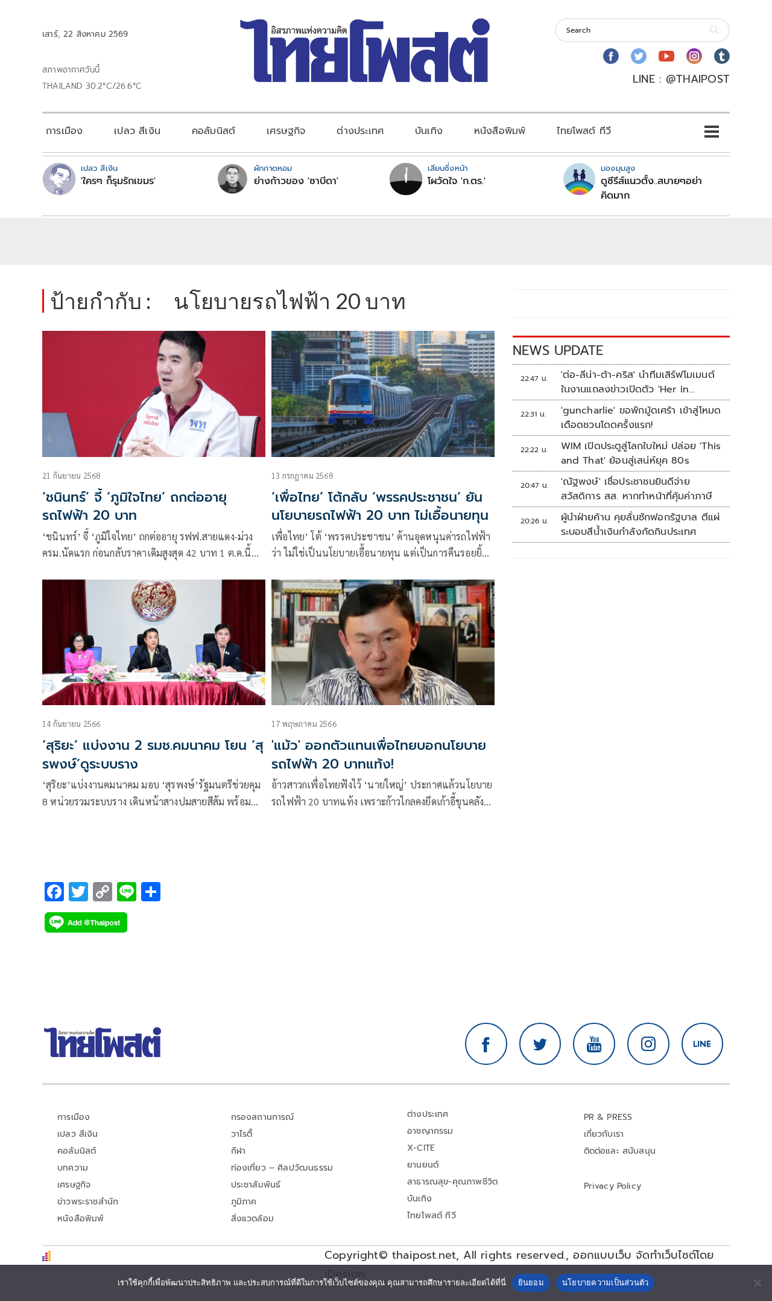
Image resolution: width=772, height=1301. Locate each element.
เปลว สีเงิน (137, 131)
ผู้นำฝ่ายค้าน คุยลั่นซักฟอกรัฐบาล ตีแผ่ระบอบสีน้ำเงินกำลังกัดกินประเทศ (640, 524)
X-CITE (421, 1148)
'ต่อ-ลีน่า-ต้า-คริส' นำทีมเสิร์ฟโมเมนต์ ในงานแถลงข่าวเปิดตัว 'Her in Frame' (638, 382)
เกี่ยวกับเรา (604, 1134)
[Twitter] (639, 56)
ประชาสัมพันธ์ (256, 1184)
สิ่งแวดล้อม (252, 1218)
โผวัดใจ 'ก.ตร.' (457, 181)
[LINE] (703, 1044)
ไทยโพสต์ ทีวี (584, 131)
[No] (757, 1283)
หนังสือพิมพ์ (499, 131)
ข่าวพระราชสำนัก (87, 1201)
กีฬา (238, 1151)
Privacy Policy (613, 1186)
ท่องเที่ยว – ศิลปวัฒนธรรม (282, 1168)
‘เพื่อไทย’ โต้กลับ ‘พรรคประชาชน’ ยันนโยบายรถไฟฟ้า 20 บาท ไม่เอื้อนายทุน (380, 506)
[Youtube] (666, 56)
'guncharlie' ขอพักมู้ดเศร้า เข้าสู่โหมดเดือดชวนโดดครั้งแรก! (641, 417)
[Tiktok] (722, 56)
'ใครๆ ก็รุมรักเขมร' (118, 181)
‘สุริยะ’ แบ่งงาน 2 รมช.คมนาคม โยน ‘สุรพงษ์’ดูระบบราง (153, 754)
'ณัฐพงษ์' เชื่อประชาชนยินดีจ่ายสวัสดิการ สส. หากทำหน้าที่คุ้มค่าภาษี (637, 489)
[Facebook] (611, 56)
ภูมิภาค (244, 1201)
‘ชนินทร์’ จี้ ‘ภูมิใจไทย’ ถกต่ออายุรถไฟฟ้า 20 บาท (134, 506)
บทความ (72, 1168)
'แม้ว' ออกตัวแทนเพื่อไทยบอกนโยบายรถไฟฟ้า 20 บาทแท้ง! (378, 754)
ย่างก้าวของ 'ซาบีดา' (296, 181)
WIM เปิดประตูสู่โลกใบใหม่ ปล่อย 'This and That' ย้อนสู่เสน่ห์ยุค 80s (641, 453)
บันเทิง (429, 131)
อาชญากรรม (430, 1131)
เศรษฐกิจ (286, 131)
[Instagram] (694, 56)
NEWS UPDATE (558, 350)
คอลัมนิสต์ (213, 131)
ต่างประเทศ (360, 131)
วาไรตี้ (242, 1134)
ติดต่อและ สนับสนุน (620, 1151)
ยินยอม (531, 1282)
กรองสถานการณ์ (262, 1117)
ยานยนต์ (422, 1165)
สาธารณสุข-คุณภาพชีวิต (452, 1181)
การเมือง (64, 131)
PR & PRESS (608, 1117)
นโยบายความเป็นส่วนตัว (605, 1282)
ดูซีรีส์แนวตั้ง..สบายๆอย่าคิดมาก (651, 188)
